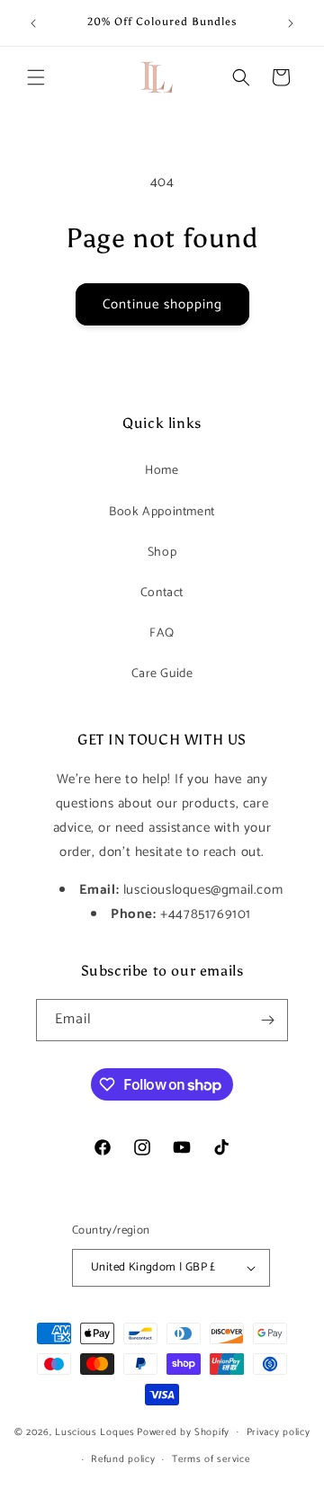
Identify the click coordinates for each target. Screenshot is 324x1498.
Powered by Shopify (183, 1431)
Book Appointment (162, 512)
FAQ (162, 633)
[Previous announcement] (33, 23)
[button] (36, 77)
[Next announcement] (290, 23)
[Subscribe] (267, 1020)
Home (161, 470)
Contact (162, 593)
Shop (162, 552)
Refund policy (123, 1459)
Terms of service (210, 1459)
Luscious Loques (95, 1431)
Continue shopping (162, 304)
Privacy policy (278, 1432)
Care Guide (162, 674)
